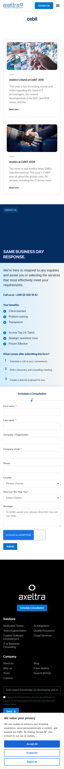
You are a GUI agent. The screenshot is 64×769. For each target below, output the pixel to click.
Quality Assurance (44, 630)
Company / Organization (16, 434)
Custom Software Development (13, 637)
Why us (7, 668)
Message (8, 506)
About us (8, 663)
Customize (32, 752)
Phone (6, 463)
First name (9, 406)
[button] (58, 5)
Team (6, 673)
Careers (8, 678)
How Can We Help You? (15, 492)
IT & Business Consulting (11, 645)
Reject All (32, 761)
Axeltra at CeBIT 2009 (22, 161)
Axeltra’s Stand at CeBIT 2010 (26, 79)
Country (7, 477)
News (12, 74)
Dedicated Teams (13, 625)
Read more (14, 109)
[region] (32, 741)
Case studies (41, 668)
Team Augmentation (14, 630)
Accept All (32, 744)
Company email (11, 449)
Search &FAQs (42, 673)
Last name (9, 420)
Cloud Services (43, 635)
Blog (36, 663)
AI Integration (41, 625)
